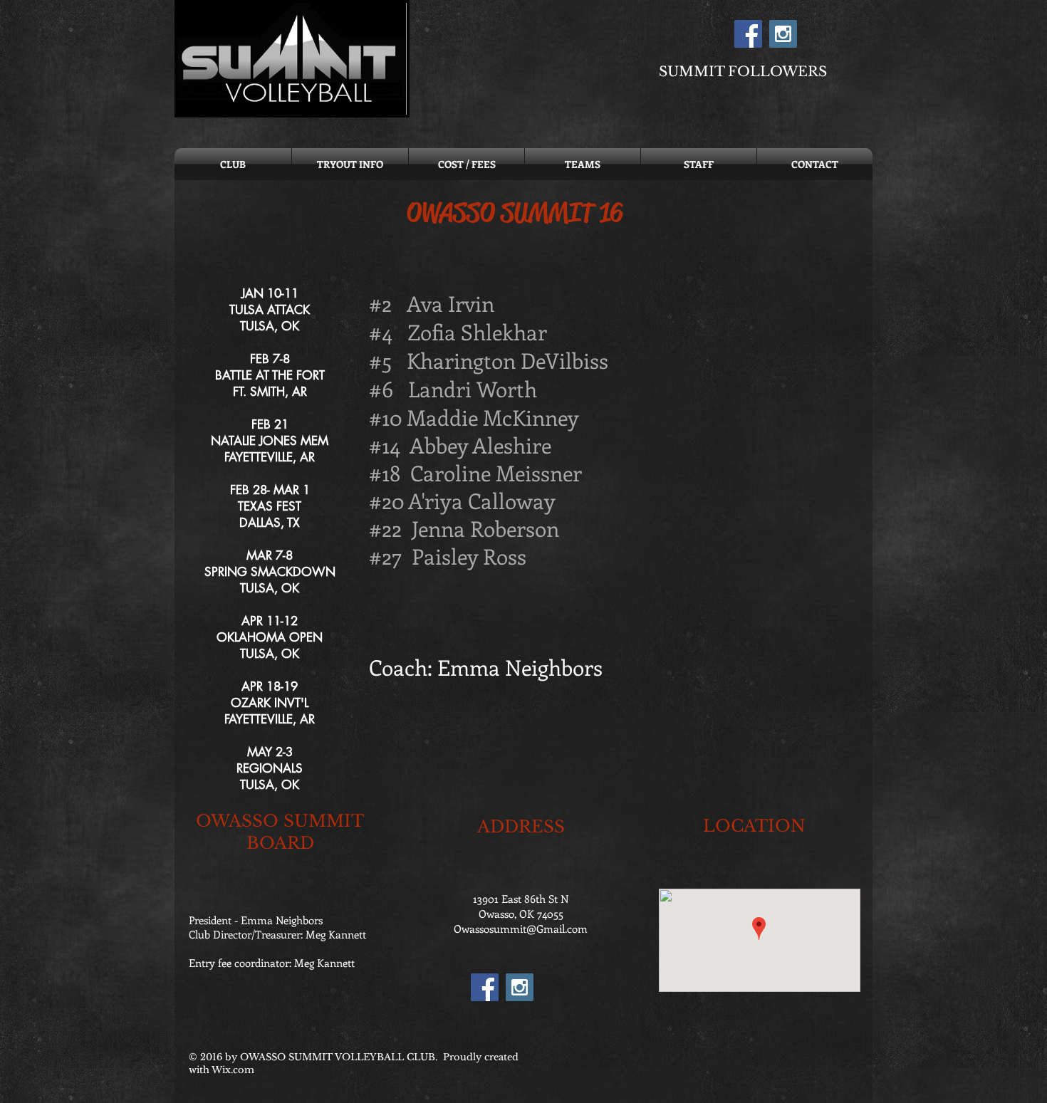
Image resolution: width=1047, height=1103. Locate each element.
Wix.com (233, 1070)
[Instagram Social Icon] (783, 34)
